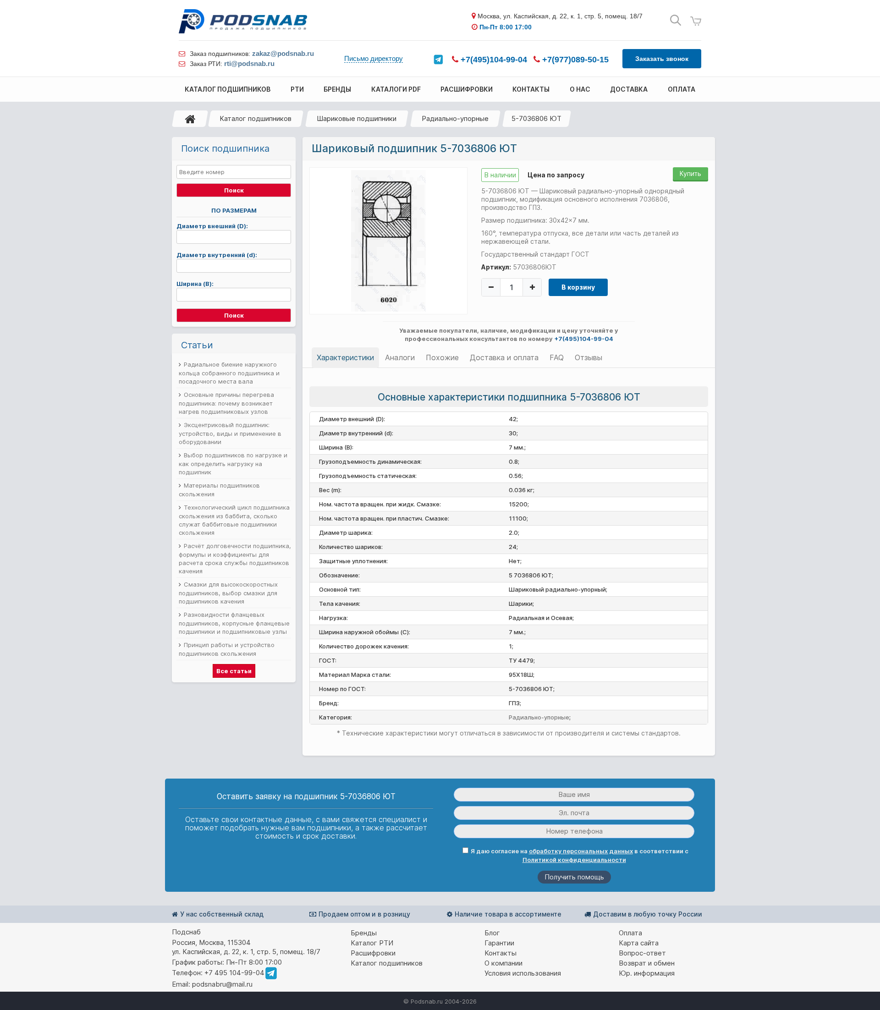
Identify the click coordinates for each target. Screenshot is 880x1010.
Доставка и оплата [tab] (504, 357)
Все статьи (234, 671)
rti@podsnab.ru (249, 63)
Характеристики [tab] (345, 357)
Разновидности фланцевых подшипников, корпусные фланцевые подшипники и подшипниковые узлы (234, 623)
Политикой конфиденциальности (574, 859)
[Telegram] (438, 60)
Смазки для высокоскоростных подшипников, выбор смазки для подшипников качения (228, 593)
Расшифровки (373, 953)
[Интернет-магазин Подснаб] (243, 21)
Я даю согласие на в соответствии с (579, 855)
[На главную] (190, 118)
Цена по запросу (556, 175)
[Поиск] (675, 20)
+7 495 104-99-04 (234, 972)
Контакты (500, 953)
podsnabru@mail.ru (222, 984)
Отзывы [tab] (588, 357)
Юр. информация (647, 973)
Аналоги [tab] (400, 357)
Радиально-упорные (455, 118)
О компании (503, 963)
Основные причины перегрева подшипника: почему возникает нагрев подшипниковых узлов (226, 403)
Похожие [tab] (442, 357)
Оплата (630, 932)
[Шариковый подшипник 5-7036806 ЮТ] (388, 240)
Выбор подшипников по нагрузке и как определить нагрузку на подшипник (233, 463)
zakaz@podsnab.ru (283, 53)
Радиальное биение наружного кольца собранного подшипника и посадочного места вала (229, 373)
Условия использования (522, 973)
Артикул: (496, 267)
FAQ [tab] (557, 357)
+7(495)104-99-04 (492, 59)
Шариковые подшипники (356, 118)
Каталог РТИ (372, 943)
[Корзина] (695, 21)
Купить (690, 173)
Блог (492, 932)
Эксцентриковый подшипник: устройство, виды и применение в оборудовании (230, 433)
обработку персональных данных (581, 851)
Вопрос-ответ (642, 953)
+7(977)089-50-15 (574, 59)
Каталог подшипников (256, 118)
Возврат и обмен (647, 963)
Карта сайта (639, 943)
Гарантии (499, 943)
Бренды (364, 932)
